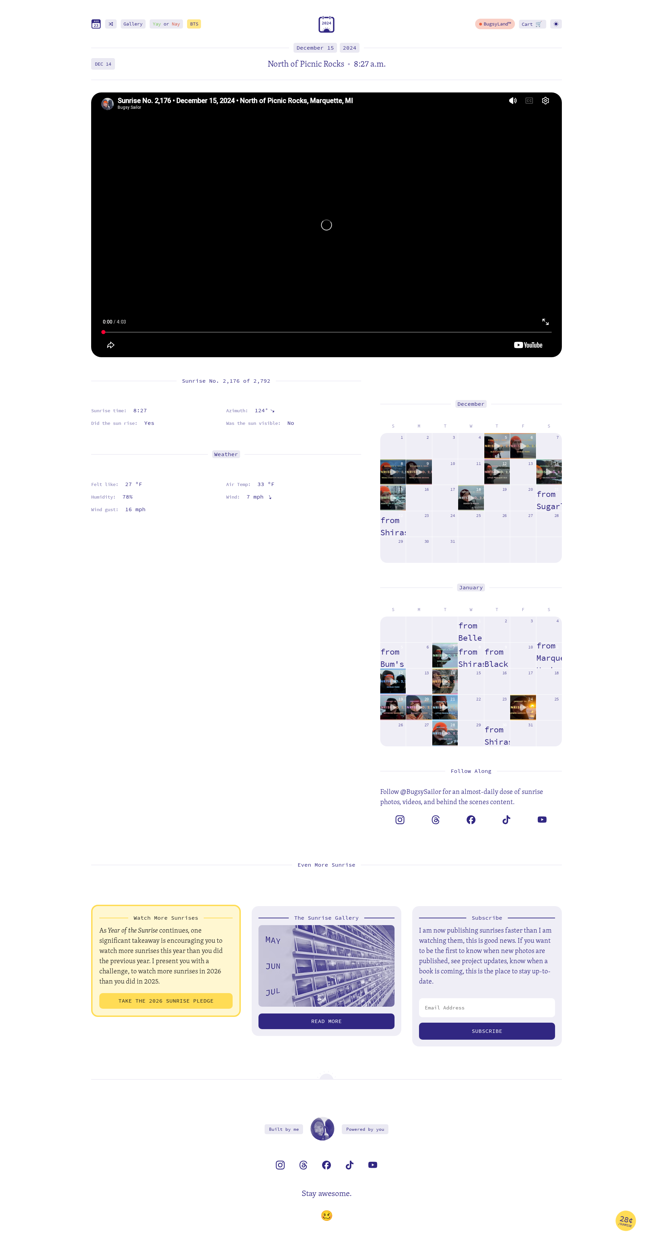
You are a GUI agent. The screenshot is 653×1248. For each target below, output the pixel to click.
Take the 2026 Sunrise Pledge (166, 1001)
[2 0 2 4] (326, 31)
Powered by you (365, 1129)
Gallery (133, 24)
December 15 (315, 48)
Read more (326, 1021)
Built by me (284, 1129)
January (471, 587)
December (471, 404)
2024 (349, 48)
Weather (226, 454)
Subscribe (487, 1031)
